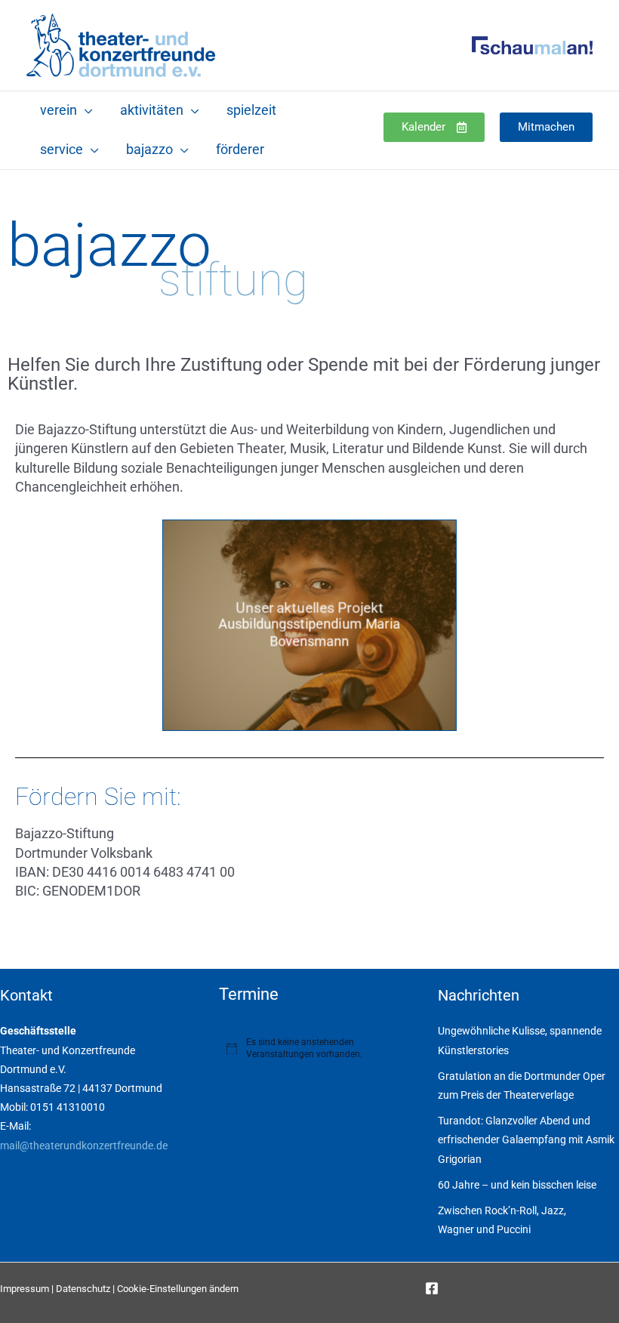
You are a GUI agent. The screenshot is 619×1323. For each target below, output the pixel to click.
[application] (85, 110)
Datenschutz (83, 1288)
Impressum (24, 1288)
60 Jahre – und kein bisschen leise (517, 1185)
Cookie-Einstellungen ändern (178, 1288)
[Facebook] (432, 1288)
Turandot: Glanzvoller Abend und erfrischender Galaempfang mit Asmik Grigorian (526, 1139)
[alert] (309, 1048)
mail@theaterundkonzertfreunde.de (84, 1146)
